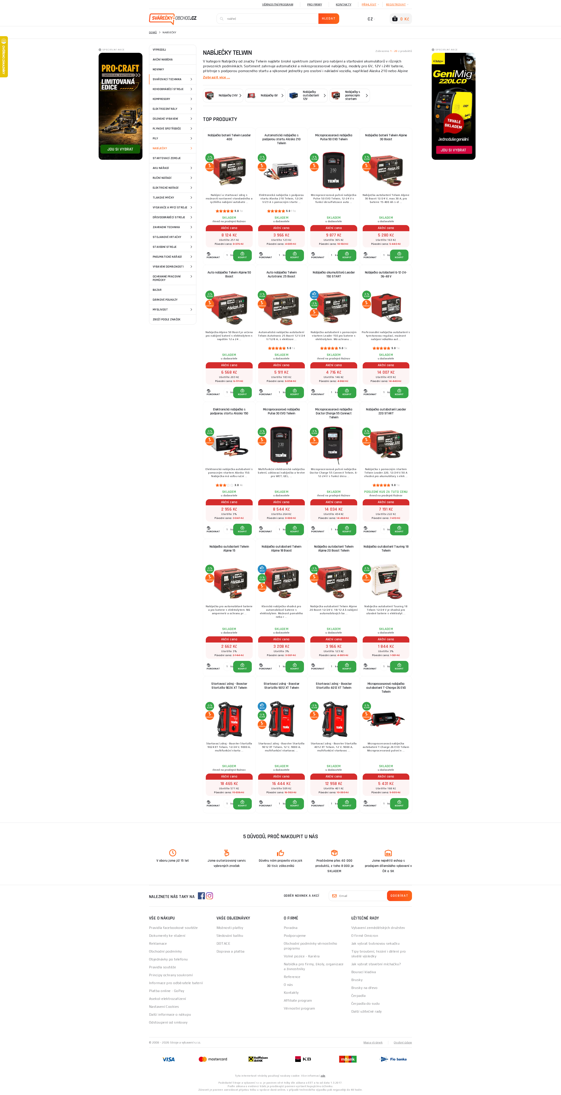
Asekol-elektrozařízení (167, 999)
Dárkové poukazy (165, 300)
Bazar (157, 290)
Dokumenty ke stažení (167, 936)
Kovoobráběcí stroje (168, 89)
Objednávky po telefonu (168, 959)
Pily (155, 138)
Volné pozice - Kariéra (302, 956)
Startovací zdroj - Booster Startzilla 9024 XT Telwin (229, 685)
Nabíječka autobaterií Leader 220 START (386, 411)
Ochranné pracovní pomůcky (167, 278)
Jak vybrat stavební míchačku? (376, 964)
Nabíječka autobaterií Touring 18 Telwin (386, 548)
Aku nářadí (161, 168)
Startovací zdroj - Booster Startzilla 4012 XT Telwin (334, 685)
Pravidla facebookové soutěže (173, 928)
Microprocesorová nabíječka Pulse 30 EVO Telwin (281, 411)
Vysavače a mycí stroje (170, 207)
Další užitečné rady (366, 1011)
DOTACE (224, 943)
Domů (153, 32)
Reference (292, 977)
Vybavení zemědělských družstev (378, 928)
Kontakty (343, 4)
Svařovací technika (167, 79)
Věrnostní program (277, 4)
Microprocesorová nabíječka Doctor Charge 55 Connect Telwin (333, 413)
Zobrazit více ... (216, 77)
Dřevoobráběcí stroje (169, 217)
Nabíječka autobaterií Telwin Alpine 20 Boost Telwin (333, 548)
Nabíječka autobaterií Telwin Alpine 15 (229, 548)
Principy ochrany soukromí (171, 975)
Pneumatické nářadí (167, 257)
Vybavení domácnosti (168, 267)
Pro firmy (314, 4)
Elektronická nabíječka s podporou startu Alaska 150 (229, 411)
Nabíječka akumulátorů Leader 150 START (334, 274)
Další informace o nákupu (170, 1014)
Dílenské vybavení (165, 119)
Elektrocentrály (165, 109)
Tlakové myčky (163, 198)
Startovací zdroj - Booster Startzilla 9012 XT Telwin (281, 685)
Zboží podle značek (167, 319)
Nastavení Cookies (164, 1006)
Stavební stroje (165, 247)
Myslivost (160, 310)
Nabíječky (160, 148)
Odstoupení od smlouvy (168, 1022)
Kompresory (161, 99)
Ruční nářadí (162, 178)
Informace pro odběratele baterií (176, 983)
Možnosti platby (230, 928)
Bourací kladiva (363, 972)
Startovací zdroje (167, 158)
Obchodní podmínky (165, 951)
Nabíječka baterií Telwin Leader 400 (229, 137)
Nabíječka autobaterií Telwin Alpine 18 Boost (281, 548)
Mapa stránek (373, 1042)
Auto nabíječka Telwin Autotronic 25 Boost (281, 274)
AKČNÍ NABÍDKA (163, 60)
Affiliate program (298, 1000)
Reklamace (158, 943)
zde (323, 1075)
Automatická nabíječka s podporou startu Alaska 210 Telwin (281, 139)
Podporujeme (295, 936)
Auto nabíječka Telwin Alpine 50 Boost (229, 274)
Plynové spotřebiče (167, 129)
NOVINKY (158, 69)
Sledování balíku (230, 936)
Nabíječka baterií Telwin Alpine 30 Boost (386, 137)
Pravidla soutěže (162, 967)
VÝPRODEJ (159, 50)
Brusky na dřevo (364, 988)
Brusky (357, 980)
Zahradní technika (166, 227)
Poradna (290, 928)
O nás (288, 985)
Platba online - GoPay (166, 991)
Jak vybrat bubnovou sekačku (375, 943)
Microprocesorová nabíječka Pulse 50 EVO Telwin (333, 137)
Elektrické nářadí (165, 188)
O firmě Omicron (364, 936)
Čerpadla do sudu (365, 1003)
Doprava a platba (231, 951)
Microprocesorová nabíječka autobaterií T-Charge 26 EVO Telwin (386, 687)
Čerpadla (358, 996)
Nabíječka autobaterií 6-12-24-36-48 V (386, 274)
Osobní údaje (403, 1042)
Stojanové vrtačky (167, 237)
